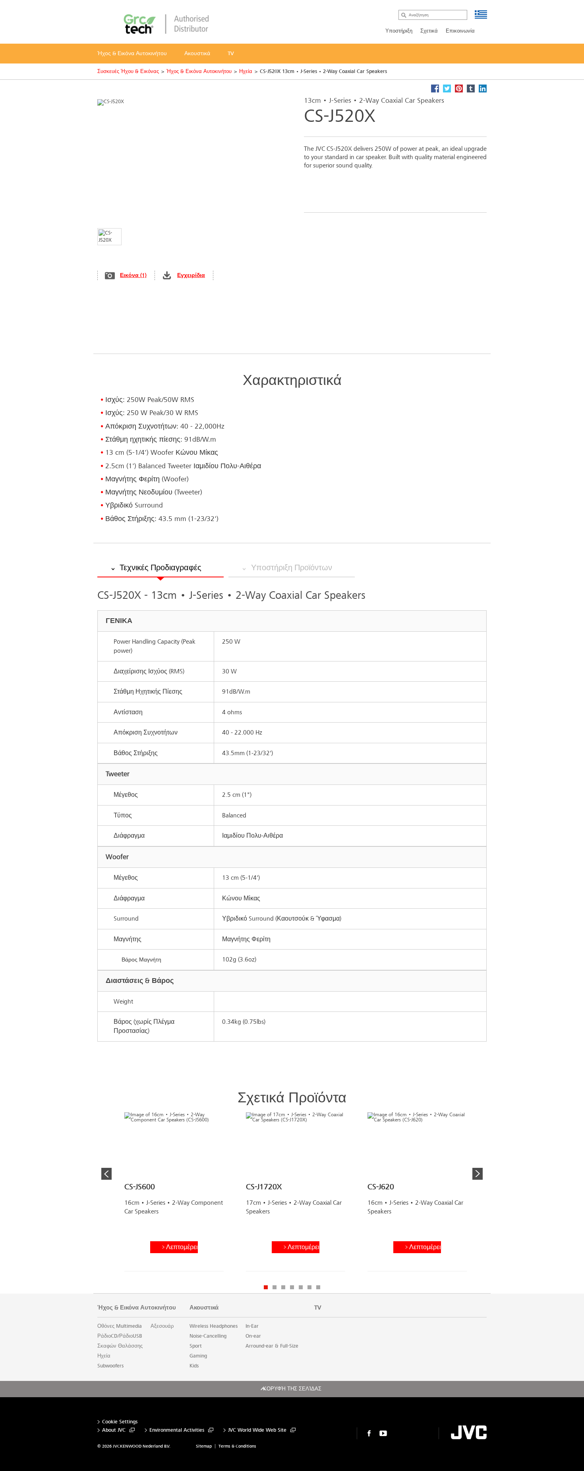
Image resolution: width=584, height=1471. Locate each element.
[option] (174, 1194)
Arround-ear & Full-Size (272, 1346)
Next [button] (477, 1174)
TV (317, 1307)
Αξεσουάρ (162, 1326)
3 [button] (283, 1287)
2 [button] (275, 1287)
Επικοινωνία (460, 31)
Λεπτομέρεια (182, 1247)
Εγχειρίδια (191, 275)
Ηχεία (245, 71)
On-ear (253, 1336)
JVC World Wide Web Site (257, 1430)
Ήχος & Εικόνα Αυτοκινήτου (199, 71)
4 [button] (292, 1287)
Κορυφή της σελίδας (292, 1389)
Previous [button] (106, 1174)
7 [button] (318, 1287)
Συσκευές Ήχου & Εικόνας (128, 71)
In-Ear (252, 1326)
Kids (194, 1366)
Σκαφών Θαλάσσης (120, 1346)
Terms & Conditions (237, 1446)
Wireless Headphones (214, 1326)
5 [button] (301, 1287)
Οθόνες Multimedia (119, 1326)
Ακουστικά (204, 1307)
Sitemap (204, 1446)
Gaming (198, 1356)
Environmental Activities (176, 1430)
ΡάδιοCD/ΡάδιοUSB (119, 1336)
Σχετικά (429, 31)
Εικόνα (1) (133, 275)
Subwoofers (110, 1366)
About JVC (114, 1430)
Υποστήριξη (398, 31)
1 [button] (266, 1287)
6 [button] (309, 1287)
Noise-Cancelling (208, 1336)
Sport (196, 1346)
